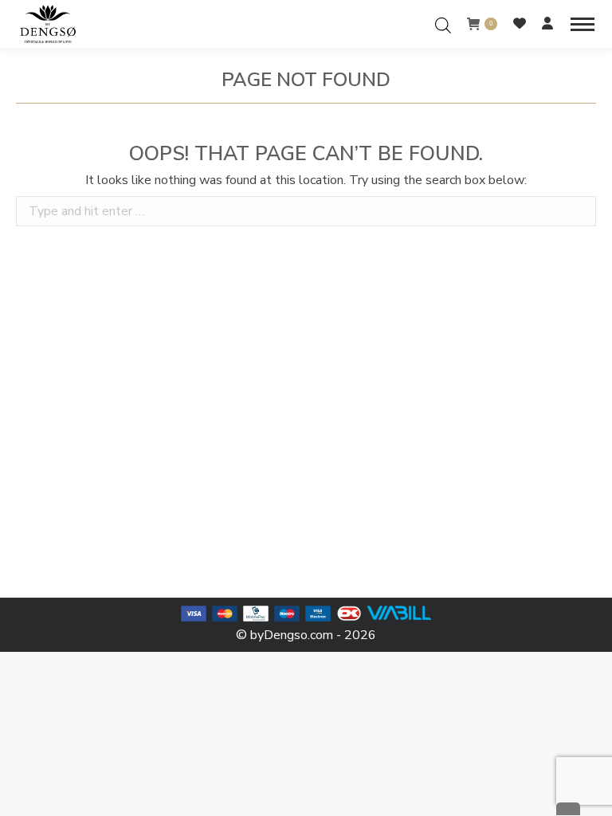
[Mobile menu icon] (582, 24)
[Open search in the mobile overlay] (443, 23)
